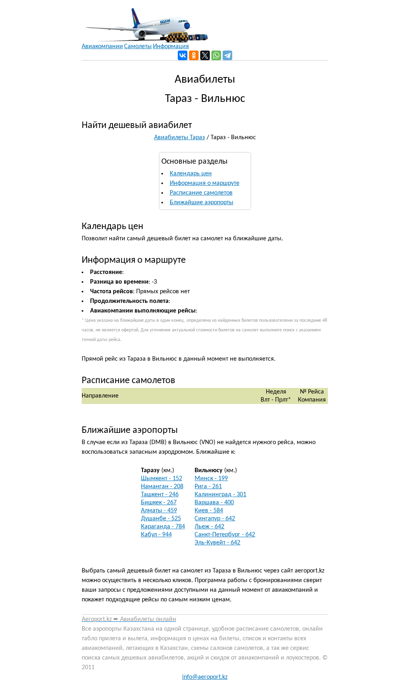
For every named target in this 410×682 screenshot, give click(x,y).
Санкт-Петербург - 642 (225, 535)
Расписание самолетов (201, 193)
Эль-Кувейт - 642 (217, 543)
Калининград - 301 (220, 494)
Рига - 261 (208, 486)
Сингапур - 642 (215, 519)
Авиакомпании (102, 46)
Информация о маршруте (204, 183)
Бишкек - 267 (159, 502)
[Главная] (145, 21)
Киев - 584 (209, 510)
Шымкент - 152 (161, 478)
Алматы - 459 (159, 510)
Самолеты (138, 46)
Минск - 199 (211, 478)
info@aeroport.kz (204, 677)
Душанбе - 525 (161, 519)
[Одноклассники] (194, 55)
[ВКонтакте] (182, 55)
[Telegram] (227, 55)
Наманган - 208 (162, 486)
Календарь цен (191, 173)
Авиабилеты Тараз (179, 137)
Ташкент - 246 (160, 494)
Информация (171, 46)
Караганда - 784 (163, 527)
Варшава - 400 (214, 502)
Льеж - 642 (209, 527)
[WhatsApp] (216, 55)
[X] (205, 55)
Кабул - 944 (156, 535)
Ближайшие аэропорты (201, 202)
